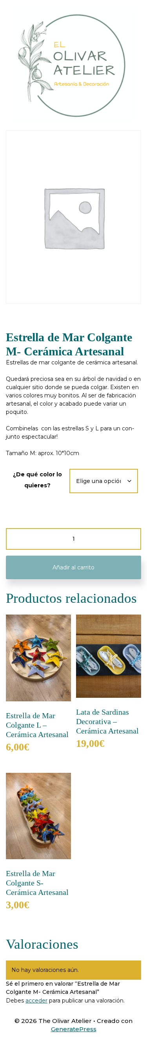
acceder (36, 1000)
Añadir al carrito (73, 567)
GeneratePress (73, 1029)
